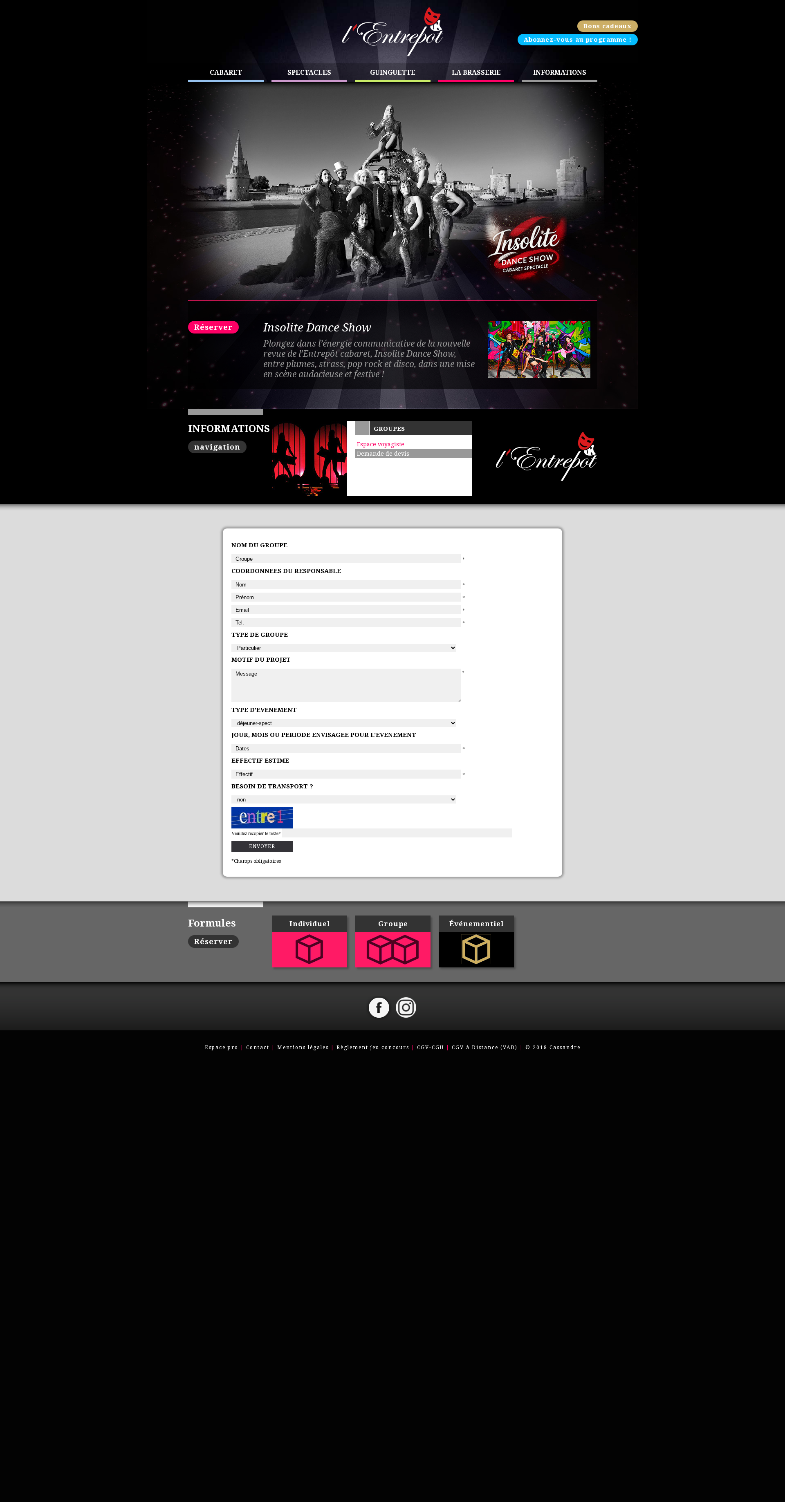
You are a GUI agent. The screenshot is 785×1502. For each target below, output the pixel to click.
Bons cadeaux (607, 26)
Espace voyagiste (380, 444)
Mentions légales (303, 1047)
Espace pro (221, 1047)
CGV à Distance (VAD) (485, 1047)
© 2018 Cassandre (553, 1047)
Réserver (213, 327)
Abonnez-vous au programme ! (578, 39)
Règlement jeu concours (372, 1047)
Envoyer (262, 846)
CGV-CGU (430, 1047)
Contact (257, 1047)
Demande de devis (383, 453)
